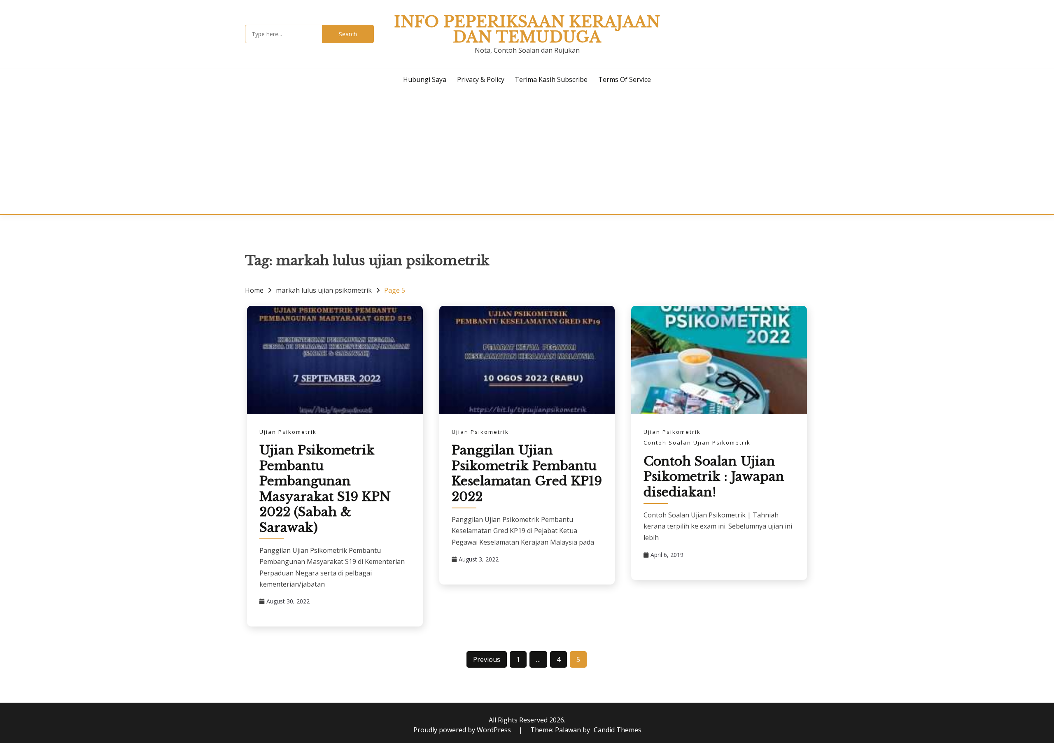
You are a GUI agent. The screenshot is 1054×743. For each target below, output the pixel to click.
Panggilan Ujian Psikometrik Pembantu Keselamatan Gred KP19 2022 (527, 473)
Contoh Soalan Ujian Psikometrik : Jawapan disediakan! (714, 477)
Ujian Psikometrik (288, 432)
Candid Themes (617, 729)
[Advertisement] (527, 152)
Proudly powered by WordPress (463, 729)
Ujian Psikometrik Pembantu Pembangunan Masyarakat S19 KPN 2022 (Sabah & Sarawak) (325, 489)
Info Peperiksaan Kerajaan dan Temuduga (527, 29)
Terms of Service (624, 79)
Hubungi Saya (424, 79)
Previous (486, 659)
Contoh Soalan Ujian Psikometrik (697, 442)
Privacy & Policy (480, 79)
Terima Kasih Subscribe (551, 79)
